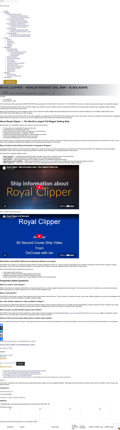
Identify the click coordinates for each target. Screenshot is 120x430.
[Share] (60, 339)
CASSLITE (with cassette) (19, 20)
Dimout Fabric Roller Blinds (15, 19)
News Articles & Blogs (14, 68)
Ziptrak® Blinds (12, 33)
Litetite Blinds (15, 55)
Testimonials (11, 71)
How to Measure (12, 49)
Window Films (11, 28)
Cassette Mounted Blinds (18, 52)
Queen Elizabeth (74, 313)
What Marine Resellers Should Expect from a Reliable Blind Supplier (25, 370)
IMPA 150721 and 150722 (15, 66)
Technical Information (13, 58)
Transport (10, 41)
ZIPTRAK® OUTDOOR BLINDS (21, 34)
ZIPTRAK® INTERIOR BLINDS (20, 36)
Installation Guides (13, 50)
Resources (7, 47)
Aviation (9, 44)
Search (3, 358)
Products (7, 12)
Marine (9, 39)
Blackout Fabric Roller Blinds (16, 23)
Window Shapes (12, 57)
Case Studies (11, 61)
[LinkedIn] (60, 330)
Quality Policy (11, 69)
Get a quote (7, 77)
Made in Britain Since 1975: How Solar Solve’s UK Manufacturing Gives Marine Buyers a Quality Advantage (37, 377)
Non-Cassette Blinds (17, 53)
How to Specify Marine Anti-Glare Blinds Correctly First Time (22, 374)
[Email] (60, 333)
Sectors (6, 38)
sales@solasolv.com (6, 391)
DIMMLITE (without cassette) (19, 22)
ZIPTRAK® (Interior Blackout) (20, 25)
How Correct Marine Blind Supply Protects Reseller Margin (22, 372)
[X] (60, 328)
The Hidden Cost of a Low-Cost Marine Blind (17, 375)
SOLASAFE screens (47, 161)
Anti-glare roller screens (14, 14)
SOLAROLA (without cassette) (20, 17)
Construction (11, 42)
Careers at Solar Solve (14, 75)
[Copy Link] (60, 336)
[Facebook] (60, 325)
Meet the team (11, 74)
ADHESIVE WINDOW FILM (19, 30)
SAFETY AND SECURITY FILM (21, 31)
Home (5, 92)
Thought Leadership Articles (16, 63)
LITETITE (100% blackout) (19, 27)
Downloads (10, 60)
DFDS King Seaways (92, 313)
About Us (7, 72)
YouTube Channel (12, 64)
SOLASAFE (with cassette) (19, 16)
